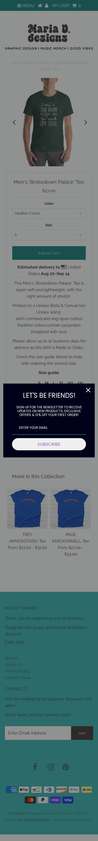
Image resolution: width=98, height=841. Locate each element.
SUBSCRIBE (49, 444)
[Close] (88, 390)
